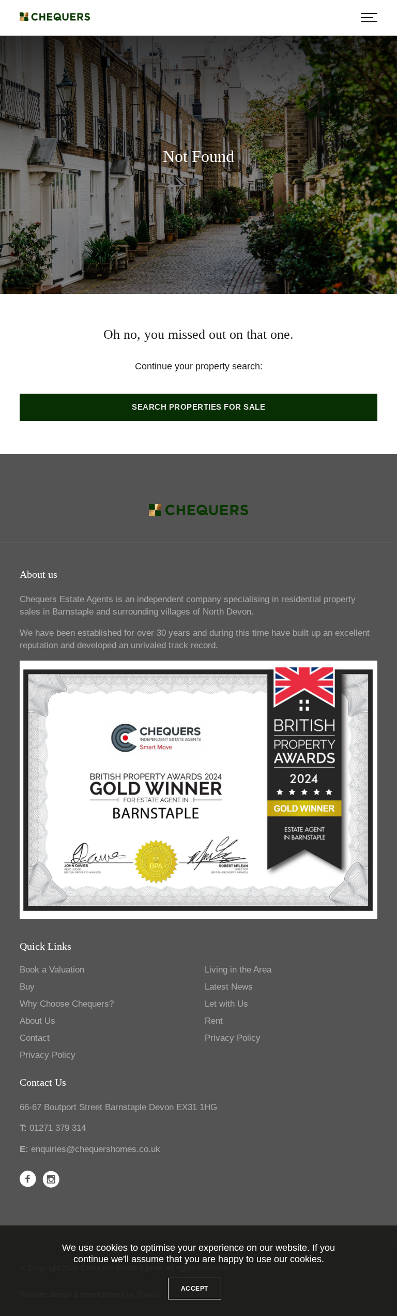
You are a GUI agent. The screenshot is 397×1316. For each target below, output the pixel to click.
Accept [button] (194, 1288)
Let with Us (226, 1004)
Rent (214, 1021)
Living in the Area (238, 970)
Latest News (229, 987)
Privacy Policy (47, 1055)
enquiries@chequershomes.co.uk (95, 1149)
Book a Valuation (52, 970)
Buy (27, 987)
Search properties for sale (198, 407)
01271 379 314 (57, 1128)
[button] (369, 17)
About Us (37, 1021)
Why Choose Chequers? (67, 1004)
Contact (35, 1038)
